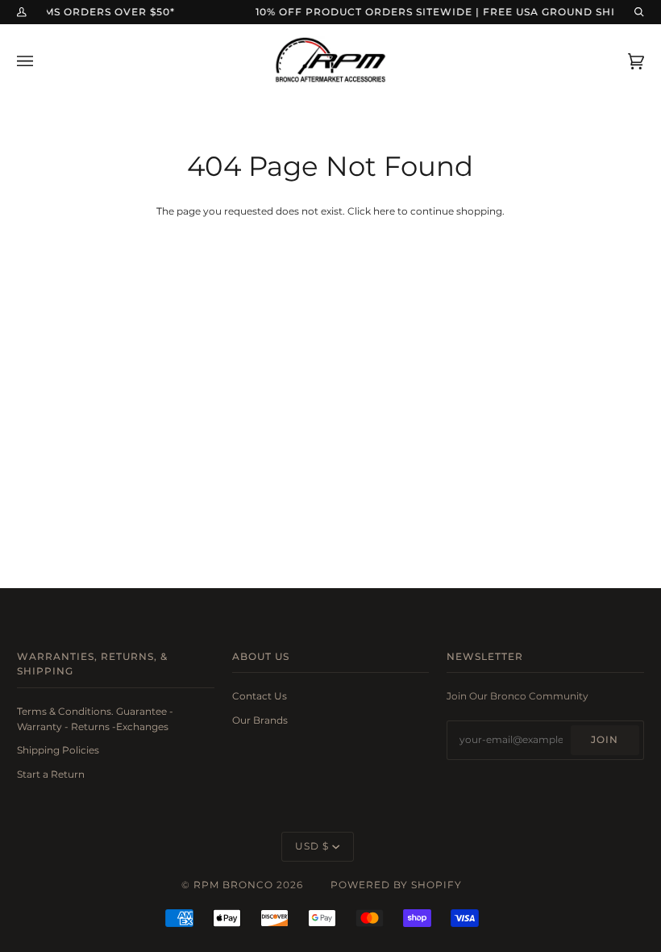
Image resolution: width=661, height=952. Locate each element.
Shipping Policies (58, 750)
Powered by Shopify (396, 885)
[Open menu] (41, 61)
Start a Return (51, 774)
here (384, 211)
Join (604, 739)
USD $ (312, 846)
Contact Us (259, 696)
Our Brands (260, 720)
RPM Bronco (233, 885)
